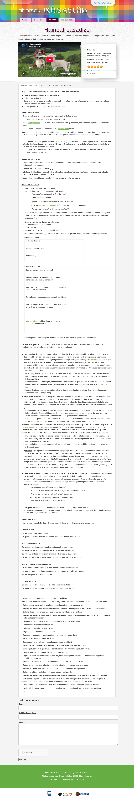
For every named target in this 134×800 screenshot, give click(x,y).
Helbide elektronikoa (27, 713)
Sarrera (25, 20)
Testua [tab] (43, 85)
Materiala (52, 19)
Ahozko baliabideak (33, 321)
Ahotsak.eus (104, 3)
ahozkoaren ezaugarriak (30, 427)
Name (20, 704)
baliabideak (48, 304)
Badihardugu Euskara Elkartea (77, 773)
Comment (22, 722)
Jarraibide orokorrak (98, 360)
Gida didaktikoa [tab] (66, 85)
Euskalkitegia (67, 20)
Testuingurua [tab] (53, 85)
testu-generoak (34, 123)
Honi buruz (38, 20)
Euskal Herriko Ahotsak (54, 773)
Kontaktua (69, 779)
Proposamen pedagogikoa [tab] (28, 85)
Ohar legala (79, 779)
